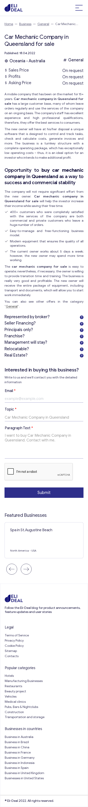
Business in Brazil (17, 742)
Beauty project (15, 691)
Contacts (12, 656)
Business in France (18, 752)
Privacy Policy (14, 640)
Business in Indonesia (20, 763)
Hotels (9, 676)
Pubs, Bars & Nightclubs (21, 707)
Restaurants (13, 686)
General (43, 24)
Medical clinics (15, 702)
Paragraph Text (19, 428)
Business (25, 24)
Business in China (17, 747)
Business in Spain (17, 768)
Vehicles (10, 696)
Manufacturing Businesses (24, 681)
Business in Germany (20, 758)
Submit (44, 492)
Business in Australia (19, 737)
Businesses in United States (24, 778)
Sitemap (11, 651)
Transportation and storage (24, 717)
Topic (10, 409)
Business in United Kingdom (24, 773)
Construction (14, 712)
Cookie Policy (14, 646)
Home (9, 24)
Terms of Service (17, 635)
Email (10, 391)
